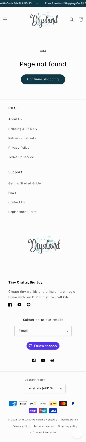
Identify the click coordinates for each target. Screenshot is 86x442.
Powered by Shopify (44, 419)
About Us (15, 119)
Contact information (45, 432)
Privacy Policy (18, 147)
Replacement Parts (22, 211)
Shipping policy (68, 426)
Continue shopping (43, 79)
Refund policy (69, 419)
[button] (5, 19)
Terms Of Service (21, 157)
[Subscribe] (66, 331)
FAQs (12, 192)
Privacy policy (21, 426)
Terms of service (44, 426)
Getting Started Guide (24, 183)
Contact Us (16, 202)
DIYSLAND (25, 419)
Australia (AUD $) (41, 388)
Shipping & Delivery (22, 128)
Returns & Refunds (22, 138)
